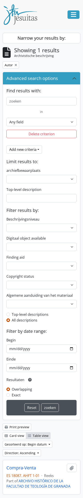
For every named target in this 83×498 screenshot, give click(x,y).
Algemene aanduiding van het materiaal (39, 295)
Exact (16, 395)
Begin (11, 340)
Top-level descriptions (30, 314)
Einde (11, 359)
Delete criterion (42, 134)
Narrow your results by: (41, 38)
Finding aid (15, 257)
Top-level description (23, 189)
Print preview (19, 427)
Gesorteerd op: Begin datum (26, 444)
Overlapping (22, 389)
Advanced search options (32, 78)
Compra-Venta (21, 468)
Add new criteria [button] (23, 149)
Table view (40, 436)
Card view (16, 436)
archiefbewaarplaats (23, 170)
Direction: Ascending (20, 453)
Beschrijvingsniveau (22, 219)
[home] (22, 14)
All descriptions (24, 320)
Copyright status (20, 276)
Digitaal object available (26, 238)
